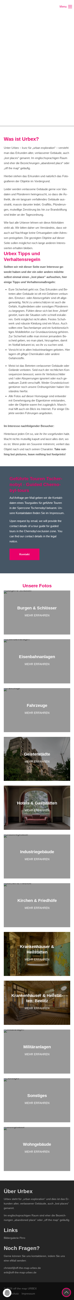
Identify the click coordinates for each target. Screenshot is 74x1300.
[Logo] (18, 6)
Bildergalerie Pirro (14, 1237)
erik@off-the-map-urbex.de (20, 1272)
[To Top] (66, 1292)
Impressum (28, 1293)
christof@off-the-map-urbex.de (22, 1267)
